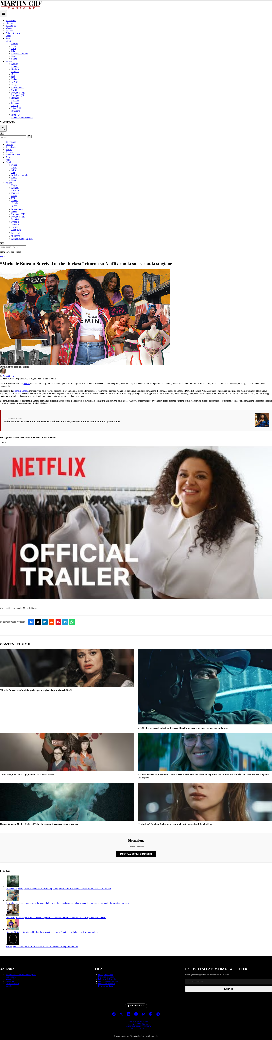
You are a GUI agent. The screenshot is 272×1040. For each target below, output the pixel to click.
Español (15, 66)
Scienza (9, 30)
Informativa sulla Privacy (138, 1026)
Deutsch (15, 69)
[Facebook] (114, 1014)
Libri (13, 48)
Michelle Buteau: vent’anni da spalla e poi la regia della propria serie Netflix (36, 690)
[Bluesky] (143, 1014)
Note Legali (138, 1023)
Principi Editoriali (105, 975)
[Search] (3, 128)
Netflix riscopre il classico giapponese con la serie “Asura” (27, 774)
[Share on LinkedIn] (45, 622)
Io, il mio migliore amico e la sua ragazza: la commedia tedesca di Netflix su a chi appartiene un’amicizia (59, 917)
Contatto (9, 986)
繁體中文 (15, 114)
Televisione (11, 20)
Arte (8, 38)
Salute (14, 59)
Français (15, 71)
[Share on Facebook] (31, 622)
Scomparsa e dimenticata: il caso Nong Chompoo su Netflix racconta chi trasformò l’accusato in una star (64, 888)
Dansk (14, 74)
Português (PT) (18, 93)
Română (15, 98)
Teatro (14, 46)
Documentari (11, 888)
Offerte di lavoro (12, 984)
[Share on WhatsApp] (72, 622)
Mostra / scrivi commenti (136, 854)
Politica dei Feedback (106, 984)
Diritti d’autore (139, 1028)
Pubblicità (10, 981)
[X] (121, 1014)
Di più (8, 41)
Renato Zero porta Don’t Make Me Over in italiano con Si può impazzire (45, 946)
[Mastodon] (150, 1014)
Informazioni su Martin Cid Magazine (21, 975)
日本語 (14, 82)
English (14, 64)
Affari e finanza (13, 33)
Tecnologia (11, 25)
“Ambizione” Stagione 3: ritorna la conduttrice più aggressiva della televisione (175, 824)
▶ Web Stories (136, 1006)
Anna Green (8, 376)
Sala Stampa (11, 977)
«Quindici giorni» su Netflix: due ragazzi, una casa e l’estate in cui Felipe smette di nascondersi (55, 932)
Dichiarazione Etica (106, 977)
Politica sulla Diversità (107, 979)
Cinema (9, 23)
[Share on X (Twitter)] (38, 622)
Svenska (15, 103)
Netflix (27, 383)
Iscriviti (228, 989)
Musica (9, 28)
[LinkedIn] (128, 1014)
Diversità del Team (105, 986)
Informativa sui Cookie (139, 1025)
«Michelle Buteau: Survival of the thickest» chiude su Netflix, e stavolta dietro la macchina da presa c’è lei (62, 421)
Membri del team (12, 979)
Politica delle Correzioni (108, 981)
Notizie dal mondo (19, 53)
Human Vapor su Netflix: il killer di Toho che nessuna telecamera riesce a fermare (39, 824)
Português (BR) (18, 95)
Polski (14, 90)
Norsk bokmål (17, 87)
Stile (13, 51)
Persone (14, 43)
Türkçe (14, 105)
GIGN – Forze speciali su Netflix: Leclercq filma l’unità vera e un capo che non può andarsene (183, 728)
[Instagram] (136, 1014)
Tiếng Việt (16, 108)
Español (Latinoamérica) (22, 117)
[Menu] (3, 13)
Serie (2, 256)
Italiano (9, 61)
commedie (17, 608)
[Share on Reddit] (51, 622)
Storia (14, 56)
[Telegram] (158, 1014)
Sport (8, 36)
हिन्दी (13, 76)
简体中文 (15, 111)
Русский (15, 100)
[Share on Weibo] (58, 622)
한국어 (14, 85)
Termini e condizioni (138, 1021)
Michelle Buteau (20, 391)
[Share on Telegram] (65, 622)
